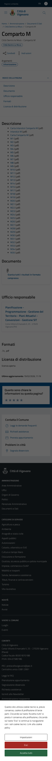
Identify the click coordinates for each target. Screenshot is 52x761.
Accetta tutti (26, 753)
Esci (26, 745)
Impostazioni (26, 737)
